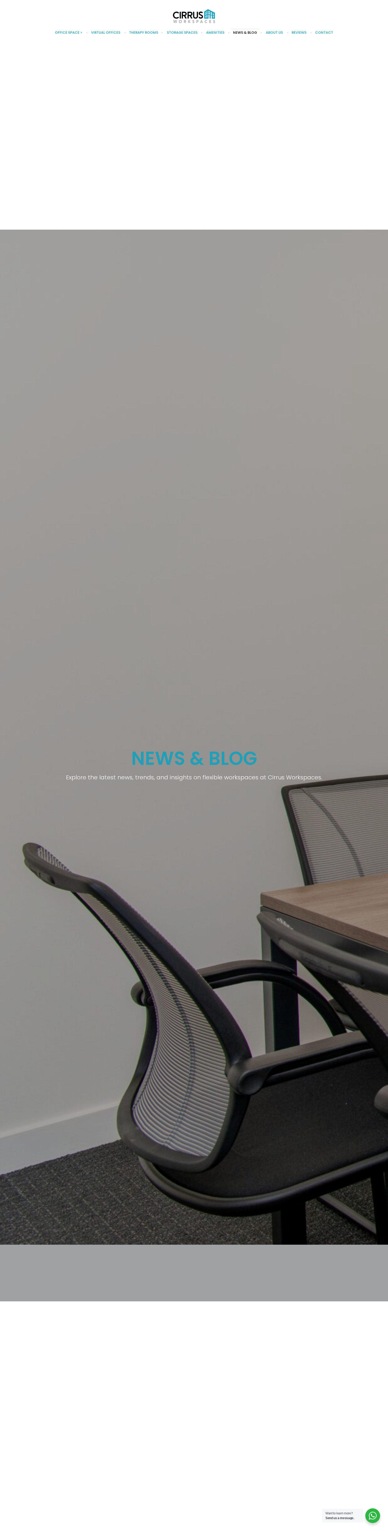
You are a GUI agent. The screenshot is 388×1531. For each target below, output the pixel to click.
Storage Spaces (182, 32)
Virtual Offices (105, 32)
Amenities (215, 32)
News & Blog (245, 32)
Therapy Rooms (143, 32)
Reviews (299, 32)
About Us (274, 32)
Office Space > (68, 32)
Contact (324, 32)
